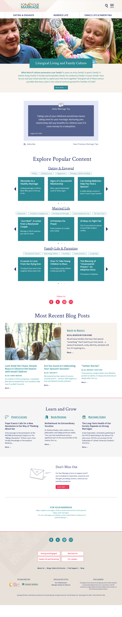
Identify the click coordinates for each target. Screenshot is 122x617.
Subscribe (31, 144)
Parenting (66, 253)
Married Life (60, 15)
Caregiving (93, 253)
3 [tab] (64, 203)
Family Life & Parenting (98, 15)
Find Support (73, 568)
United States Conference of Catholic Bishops (41, 595)
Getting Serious (46, 173)
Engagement (61, 173)
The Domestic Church (32, 253)
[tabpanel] (31, 189)
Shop (82, 568)
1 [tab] (58, 203)
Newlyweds (21, 213)
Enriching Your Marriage (60, 213)
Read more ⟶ (61, 87)
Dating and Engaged (49, 553)
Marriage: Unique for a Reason (61, 585)
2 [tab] (61, 203)
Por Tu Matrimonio (61, 583)
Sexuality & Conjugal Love (39, 213)
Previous (15, 189)
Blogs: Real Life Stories (56, 568)
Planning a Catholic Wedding (80, 173)
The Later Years (99, 213)
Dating (34, 173)
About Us (40, 568)
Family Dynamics (79, 253)
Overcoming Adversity (81, 213)
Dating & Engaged (23, 15)
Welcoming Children (51, 253)
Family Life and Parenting (49, 559)
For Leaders (72, 559)
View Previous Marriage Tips (85, 144)
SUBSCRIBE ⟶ (62, 487)
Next (107, 189)
